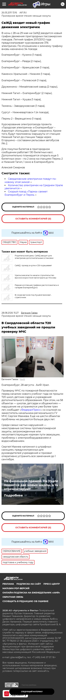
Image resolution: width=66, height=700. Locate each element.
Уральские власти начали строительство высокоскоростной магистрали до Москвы (35, 276)
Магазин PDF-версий (15, 588)
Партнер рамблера (29, 685)
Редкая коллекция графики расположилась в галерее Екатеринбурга (37, 286)
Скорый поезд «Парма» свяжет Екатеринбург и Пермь (26, 193)
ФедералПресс (31, 409)
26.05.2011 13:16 (9, 12)
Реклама (8, 584)
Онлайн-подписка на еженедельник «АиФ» (31, 592)
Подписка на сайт (28, 584)
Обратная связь (12, 597)
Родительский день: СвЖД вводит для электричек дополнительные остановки (34, 256)
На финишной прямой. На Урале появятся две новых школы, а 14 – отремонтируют (32, 485)
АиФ (22, 379)
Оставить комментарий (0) (33, 218)
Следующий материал (32, 692)
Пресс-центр (51, 584)
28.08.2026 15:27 (10, 312)
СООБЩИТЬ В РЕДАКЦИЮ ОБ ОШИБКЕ (25, 601)
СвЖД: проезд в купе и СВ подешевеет (33, 265)
